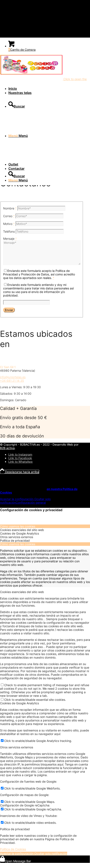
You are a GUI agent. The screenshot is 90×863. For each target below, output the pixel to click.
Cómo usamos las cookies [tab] (17, 526)
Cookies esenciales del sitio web (22, 592)
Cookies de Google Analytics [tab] (19, 533)
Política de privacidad (15, 829)
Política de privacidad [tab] (15, 540)
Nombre (10, 208)
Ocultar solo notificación (50, 853)
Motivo (9, 224)
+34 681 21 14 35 (12, 380)
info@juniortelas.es (13, 377)
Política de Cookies (13, 849)
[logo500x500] (31, 74)
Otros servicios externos (16, 747)
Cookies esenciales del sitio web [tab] (22, 530)
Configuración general (31, 502)
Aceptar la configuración (16, 499)
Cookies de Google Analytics (19, 703)
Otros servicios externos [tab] (16, 537)
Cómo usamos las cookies (17, 544)
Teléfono (9, 231)
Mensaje (10, 238)
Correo (9, 216)
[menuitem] (32, 88)
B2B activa (7, 448)
